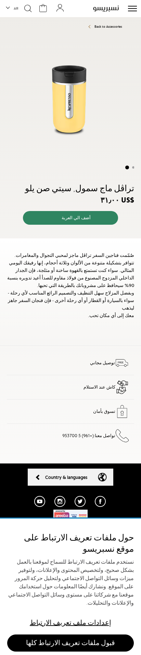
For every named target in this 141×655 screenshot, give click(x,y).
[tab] (70, 244)
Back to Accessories (108, 26)
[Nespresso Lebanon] (106, 8)
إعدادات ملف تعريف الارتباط (70, 623)
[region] (70, 587)
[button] (12, 8)
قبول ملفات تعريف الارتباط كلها (70, 643)
